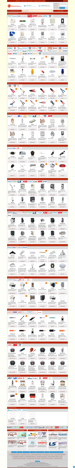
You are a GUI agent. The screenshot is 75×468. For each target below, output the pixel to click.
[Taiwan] (30, 48)
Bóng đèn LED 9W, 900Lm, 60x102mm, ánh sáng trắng (32, 271)
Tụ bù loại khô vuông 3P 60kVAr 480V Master (32, 388)
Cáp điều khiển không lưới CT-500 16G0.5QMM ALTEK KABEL (22, 323)
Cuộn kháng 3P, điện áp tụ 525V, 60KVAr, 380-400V (62, 388)
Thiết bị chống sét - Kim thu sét (13, 113)
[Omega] (15, 48)
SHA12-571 (12, 223)
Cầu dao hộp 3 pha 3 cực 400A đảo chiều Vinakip (32, 303)
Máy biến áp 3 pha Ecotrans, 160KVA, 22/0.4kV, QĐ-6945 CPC (52, 368)
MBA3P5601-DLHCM (52, 353)
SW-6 (52, 74)
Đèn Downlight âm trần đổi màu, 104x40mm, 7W (12, 271)
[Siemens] (65, 213)
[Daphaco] (15, 312)
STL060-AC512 (22, 74)
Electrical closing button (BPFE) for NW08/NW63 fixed (12, 192)
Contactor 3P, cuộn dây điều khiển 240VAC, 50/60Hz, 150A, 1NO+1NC (12, 239)
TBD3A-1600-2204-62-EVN (22, 366)
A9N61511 (12, 202)
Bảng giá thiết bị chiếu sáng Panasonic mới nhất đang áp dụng (62, 438)
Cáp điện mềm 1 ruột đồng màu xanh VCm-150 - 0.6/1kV (12, 323)
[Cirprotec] (40, 116)
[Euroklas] (25, 51)
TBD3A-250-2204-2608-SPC (32, 366)
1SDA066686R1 (22, 202)
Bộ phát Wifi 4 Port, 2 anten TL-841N (22, 420)
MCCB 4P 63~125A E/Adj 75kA (22, 191)
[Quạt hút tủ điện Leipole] (49, 427)
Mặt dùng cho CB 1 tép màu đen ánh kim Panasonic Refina (62, 26)
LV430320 (32, 202)
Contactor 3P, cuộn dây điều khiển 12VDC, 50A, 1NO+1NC (42, 239)
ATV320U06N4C (52, 236)
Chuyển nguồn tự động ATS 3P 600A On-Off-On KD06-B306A (62, 303)
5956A (42, 24)
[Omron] (55, 213)
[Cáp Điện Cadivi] (37, 427)
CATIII (62, 124)
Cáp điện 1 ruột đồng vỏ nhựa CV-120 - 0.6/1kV (22, 336)
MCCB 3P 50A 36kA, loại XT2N (42, 191)
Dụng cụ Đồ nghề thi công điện (13, 83)
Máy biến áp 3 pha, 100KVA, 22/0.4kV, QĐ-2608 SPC (61, 368)
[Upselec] (15, 280)
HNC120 (22, 353)
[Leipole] (10, 48)
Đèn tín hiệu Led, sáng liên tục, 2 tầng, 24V (22, 76)
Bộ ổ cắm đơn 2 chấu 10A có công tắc (32, 26)
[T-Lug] (10, 53)
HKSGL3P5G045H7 (12, 399)
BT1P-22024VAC (22, 399)
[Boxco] (55, 51)
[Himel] (35, 16)
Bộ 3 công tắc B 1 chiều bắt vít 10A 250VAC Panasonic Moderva (22, 39)
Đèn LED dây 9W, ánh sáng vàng (42, 257)
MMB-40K (52, 399)
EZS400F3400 (52, 202)
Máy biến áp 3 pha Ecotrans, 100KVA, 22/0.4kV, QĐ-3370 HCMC (42, 368)
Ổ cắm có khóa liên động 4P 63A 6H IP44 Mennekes (42, 26)
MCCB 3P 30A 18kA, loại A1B (42, 204)
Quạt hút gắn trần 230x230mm (40, 171)
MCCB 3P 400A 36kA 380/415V (51, 204)
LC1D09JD (52, 223)
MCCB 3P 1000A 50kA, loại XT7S (52, 191)
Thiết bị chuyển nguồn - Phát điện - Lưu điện (16, 277)
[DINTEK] (25, 410)
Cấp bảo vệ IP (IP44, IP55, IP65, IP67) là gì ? (42, 438)
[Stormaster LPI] (15, 116)
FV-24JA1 (42, 169)
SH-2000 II (62, 399)
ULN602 (62, 288)
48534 (12, 189)
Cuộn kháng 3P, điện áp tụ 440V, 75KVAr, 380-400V (22, 388)
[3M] (15, 345)
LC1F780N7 (62, 236)
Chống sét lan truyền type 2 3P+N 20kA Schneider (42, 139)
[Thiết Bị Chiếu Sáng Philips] (18, 427)
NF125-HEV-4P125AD (22, 189)
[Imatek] (30, 312)
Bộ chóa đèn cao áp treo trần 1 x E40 (62, 257)
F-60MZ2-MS (42, 156)
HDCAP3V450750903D (12, 386)
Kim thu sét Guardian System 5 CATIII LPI (61, 126)
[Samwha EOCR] (25, 213)
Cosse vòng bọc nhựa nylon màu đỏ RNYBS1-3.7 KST (42, 77)
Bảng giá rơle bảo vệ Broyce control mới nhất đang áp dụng (62, 447)
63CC (52, 156)
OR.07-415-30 (32, 399)
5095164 (42, 124)
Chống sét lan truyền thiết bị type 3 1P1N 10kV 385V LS (22, 126)
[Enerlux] (10, 378)
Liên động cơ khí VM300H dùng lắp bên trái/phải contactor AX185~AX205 (32, 239)
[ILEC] (20, 53)
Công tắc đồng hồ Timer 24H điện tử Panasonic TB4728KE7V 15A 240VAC (32, 192)
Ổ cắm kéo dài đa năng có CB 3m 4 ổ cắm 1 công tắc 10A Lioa (22, 26)
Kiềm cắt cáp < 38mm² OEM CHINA (42, 108)
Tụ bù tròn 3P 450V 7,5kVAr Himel (12, 388)
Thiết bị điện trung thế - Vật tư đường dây (15, 342)
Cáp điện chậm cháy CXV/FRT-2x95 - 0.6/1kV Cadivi (62, 336)
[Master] (50, 378)
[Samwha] (15, 378)
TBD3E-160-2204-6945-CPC (52, 366)
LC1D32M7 (32, 223)
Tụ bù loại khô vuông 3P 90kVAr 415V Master (42, 401)
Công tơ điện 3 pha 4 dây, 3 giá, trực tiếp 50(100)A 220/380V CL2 (62, 64)
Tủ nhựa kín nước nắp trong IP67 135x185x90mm (42, 64)
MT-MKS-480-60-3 (32, 386)
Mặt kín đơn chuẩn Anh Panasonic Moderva (51, 39)
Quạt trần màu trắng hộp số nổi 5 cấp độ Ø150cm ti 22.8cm (42, 158)
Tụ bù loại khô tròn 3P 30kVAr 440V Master (51, 388)
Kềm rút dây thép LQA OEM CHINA (12, 108)
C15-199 (62, 169)
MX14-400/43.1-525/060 (62, 386)
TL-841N (22, 418)
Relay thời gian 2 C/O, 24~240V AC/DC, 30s (21, 225)
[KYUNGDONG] (25, 280)
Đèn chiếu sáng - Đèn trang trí (13, 245)
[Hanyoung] (10, 51)
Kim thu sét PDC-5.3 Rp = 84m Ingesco (22, 139)
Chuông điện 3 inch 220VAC (61, 171)
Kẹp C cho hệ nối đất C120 (12, 125)
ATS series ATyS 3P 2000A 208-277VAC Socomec (12, 290)
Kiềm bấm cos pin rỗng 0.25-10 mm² (31, 96)
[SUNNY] (25, 378)
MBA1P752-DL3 (62, 353)
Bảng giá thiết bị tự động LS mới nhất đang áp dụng (53, 447)
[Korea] (50, 16)
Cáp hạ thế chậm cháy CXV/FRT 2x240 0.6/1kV (12, 336)
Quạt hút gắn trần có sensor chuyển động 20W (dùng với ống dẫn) (52, 171)
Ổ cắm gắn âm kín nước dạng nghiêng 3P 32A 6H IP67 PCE (12, 39)
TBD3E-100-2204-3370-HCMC (42, 366)
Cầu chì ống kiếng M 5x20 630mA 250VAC (32, 64)
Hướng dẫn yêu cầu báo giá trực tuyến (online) (12, 446)
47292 (62, 202)
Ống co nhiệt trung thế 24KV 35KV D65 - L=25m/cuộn (31, 355)
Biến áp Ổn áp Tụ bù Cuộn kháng (14, 375)
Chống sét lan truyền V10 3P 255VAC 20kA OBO (32, 139)
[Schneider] (10, 16)
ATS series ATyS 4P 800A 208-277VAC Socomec (52, 303)
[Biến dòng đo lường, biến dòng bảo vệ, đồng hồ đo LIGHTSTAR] (57, 427)
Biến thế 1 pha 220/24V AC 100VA (22, 401)
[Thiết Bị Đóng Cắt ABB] (10, 427)
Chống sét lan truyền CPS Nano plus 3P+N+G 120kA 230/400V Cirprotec (62, 139)
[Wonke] (15, 53)
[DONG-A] (35, 53)
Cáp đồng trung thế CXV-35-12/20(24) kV (62, 323)
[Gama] (20, 48)
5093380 (32, 137)
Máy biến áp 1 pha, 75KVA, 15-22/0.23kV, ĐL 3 (62, 355)
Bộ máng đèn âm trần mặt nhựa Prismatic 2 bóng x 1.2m (22, 271)
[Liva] (20, 116)
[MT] (45, 51)
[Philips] (25, 247)
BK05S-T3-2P (22, 124)
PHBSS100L (12, 255)
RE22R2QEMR (22, 223)
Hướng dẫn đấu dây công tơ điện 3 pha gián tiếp (32, 446)
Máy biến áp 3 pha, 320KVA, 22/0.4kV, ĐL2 (41, 355)
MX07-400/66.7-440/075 (22, 386)
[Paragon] (20, 247)
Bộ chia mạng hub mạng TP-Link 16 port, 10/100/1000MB (12, 420)
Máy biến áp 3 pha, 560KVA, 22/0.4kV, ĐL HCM (52, 355)
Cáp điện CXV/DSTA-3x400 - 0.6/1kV (41, 336)
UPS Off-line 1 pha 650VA (42, 302)
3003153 (42, 288)
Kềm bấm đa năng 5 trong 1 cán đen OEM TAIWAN (22, 108)
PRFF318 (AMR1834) (52, 255)
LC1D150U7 (12, 236)
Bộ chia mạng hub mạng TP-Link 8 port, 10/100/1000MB (32, 420)
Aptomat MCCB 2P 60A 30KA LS (61, 191)
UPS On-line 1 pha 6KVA (62, 289)
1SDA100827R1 (52, 189)
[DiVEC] (25, 53)
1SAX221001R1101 (22, 236)
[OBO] (25, 116)
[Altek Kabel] (40, 312)
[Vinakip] (20, 280)
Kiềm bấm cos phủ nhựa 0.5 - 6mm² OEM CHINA (52, 96)
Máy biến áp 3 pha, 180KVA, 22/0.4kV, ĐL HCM (12, 368)
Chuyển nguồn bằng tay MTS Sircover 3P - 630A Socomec (12, 303)
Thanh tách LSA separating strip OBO (32, 126)
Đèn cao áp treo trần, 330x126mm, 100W (11, 257)
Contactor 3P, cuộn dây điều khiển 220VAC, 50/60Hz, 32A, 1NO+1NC (32, 226)
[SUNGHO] (65, 48)
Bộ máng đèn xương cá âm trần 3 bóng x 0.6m (52, 257)
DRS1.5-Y (12, 74)
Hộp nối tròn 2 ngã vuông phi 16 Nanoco (12, 26)
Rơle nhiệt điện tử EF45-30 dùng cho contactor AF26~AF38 (22, 239)
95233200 (12, 288)
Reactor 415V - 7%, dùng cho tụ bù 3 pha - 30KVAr (32, 401)
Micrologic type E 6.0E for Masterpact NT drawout (62, 204)
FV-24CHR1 (52, 169)
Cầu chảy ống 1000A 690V (22, 302)
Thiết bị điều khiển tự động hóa (13, 210)
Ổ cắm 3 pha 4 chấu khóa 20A (12, 158)
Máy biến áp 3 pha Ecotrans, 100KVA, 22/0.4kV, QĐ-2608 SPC (12, 355)
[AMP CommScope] (15, 410)
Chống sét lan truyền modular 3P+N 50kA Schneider (51, 126)
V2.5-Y (32, 74)
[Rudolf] (10, 215)
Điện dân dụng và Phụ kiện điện (13, 145)
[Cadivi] (10, 312)
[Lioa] (40, 16)
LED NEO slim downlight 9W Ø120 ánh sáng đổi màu (32, 257)
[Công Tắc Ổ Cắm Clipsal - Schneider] (65, 427)
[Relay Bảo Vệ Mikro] (29, 427)
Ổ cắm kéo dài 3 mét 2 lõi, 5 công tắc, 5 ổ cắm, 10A (32, 171)
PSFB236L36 (22, 255)
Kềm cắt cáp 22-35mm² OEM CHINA (11, 96)
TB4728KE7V (32, 189)
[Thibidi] (10, 345)
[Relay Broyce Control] (26, 427)
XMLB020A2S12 (62, 223)
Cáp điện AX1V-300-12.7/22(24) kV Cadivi (51, 336)
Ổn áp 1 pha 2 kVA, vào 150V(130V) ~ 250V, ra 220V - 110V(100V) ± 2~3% (62, 401)
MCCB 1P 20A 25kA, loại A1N (22, 204)
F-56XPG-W (22, 169)
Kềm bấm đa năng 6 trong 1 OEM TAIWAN (62, 96)
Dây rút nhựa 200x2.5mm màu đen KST (12, 64)
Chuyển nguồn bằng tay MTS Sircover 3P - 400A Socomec (22, 290)
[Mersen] (35, 51)
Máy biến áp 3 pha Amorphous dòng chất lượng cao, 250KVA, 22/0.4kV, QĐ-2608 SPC (32, 369)
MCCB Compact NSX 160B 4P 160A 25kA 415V (32, 204)
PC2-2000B (12, 156)
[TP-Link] (10, 410)
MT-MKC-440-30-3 (52, 386)
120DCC (12, 169)
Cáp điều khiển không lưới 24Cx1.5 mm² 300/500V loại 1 (32, 336)
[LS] (35, 116)
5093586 (12, 137)
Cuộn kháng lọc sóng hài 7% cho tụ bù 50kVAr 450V (12, 401)
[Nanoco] (20, 16)
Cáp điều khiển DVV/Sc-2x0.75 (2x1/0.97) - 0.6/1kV (52, 323)
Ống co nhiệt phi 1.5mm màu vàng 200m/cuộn (11, 76)
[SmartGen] (30, 280)
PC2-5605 (32, 156)
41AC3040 (22, 288)
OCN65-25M (32, 353)
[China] (40, 48)
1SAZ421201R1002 (42, 223)
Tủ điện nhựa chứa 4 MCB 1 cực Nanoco (42, 39)
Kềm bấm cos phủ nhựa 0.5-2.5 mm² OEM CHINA (62, 108)
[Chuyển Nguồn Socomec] (22, 427)
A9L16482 (52, 124)
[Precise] (30, 53)
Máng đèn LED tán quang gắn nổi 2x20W (22, 257)
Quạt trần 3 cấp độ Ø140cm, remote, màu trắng (22, 171)
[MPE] (45, 16)
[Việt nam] (20, 410)
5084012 (32, 124)
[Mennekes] (25, 16)
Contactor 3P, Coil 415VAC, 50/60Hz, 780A (62, 238)
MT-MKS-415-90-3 (42, 399)
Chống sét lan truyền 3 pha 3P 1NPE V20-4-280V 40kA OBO (42, 126)
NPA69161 (12, 24)
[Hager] (30, 181)
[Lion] (20, 312)
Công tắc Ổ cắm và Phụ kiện (13, 13)
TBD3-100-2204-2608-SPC (62, 366)
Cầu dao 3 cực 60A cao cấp (52, 157)
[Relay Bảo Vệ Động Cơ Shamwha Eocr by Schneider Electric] (33, 427)
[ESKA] (40, 51)
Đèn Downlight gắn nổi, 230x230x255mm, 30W (51, 271)
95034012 (52, 288)
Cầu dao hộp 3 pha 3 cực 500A (32, 290)
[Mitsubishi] (35, 181)
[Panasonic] (15, 16)
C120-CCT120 (12, 124)
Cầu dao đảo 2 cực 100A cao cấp (12, 171)
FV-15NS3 (22, 156)
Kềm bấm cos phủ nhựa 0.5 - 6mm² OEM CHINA (42, 96)
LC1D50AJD (42, 236)
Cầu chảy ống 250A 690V (42, 289)
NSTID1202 (42, 255)
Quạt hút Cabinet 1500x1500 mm (20, 158)
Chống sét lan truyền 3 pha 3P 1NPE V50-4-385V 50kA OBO (12, 139)
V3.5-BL (62, 74)
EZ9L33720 (42, 137)
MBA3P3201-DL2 (42, 353)
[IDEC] (55, 48)
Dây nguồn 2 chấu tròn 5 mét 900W (62, 158)
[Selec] (60, 51)
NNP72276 (32, 255)
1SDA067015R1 (42, 189)
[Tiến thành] (20, 148)
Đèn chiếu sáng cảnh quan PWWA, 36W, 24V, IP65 (42, 271)
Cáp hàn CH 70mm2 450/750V (41, 323)
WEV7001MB (62, 24)
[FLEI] (45, 48)
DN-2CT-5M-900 (62, 156)
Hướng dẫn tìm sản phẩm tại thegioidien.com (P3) (21, 446)
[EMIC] (50, 51)
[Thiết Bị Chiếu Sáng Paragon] (14, 427)
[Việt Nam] (60, 48)
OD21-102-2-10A (32, 169)
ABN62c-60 (62, 189)
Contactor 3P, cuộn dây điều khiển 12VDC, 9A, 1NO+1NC (51, 226)
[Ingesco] (10, 116)
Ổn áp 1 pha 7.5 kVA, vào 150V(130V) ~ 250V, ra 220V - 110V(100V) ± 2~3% (42, 388)
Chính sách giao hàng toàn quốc (21, 438)
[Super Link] (35, 312)
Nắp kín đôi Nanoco (51, 25)
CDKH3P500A (32, 288)
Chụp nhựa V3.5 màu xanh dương (62, 76)
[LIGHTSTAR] (15, 51)
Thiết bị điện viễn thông (12, 407)
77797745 (62, 137)
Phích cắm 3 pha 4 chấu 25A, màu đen (32, 158)
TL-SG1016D (12, 418)
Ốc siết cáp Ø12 (50, 138)
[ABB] (25, 181)
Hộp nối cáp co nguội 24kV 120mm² (22, 355)
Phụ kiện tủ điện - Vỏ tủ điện (13, 45)
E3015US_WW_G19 (32, 24)
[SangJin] (25, 312)
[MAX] (50, 48)
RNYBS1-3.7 (42, 74)
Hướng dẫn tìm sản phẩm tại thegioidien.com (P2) (12, 438)
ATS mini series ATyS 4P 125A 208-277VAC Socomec (52, 290)
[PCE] (30, 16)
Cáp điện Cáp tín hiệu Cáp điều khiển (14, 309)
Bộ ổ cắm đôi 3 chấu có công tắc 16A (31, 39)
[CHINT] (65, 51)
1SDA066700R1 (42, 202)
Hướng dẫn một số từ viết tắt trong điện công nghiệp (32, 438)
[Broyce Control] (10, 213)
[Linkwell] (20, 51)
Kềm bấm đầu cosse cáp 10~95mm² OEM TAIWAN (32, 108)
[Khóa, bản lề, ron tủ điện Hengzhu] (53, 427)
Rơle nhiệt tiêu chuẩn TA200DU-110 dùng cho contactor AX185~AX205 (42, 226)
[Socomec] (10, 280)
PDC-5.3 (22, 137)
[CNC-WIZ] (35, 48)
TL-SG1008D (32, 418)
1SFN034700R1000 (32, 236)
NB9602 (52, 24)
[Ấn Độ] (40, 53)
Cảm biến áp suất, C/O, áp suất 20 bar (62, 225)
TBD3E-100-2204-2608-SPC (12, 353)
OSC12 (52, 137)
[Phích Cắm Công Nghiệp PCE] (45, 427)
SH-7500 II (42, 386)
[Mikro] (15, 213)
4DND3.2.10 (22, 24)
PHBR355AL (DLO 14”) (62, 255)
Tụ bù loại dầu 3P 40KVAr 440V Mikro (52, 401)
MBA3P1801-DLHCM (12, 366)
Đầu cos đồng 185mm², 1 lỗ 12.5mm (22, 64)
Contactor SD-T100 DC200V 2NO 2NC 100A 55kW (12, 226)
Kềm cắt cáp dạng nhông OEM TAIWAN (52, 108)
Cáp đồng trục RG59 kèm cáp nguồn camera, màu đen (32, 323)
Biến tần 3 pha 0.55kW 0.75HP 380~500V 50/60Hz (52, 238)
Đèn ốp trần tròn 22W (61, 270)
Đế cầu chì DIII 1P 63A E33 (52, 63)
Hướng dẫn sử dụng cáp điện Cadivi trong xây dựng (42, 446)
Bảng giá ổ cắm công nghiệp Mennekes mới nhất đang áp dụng (53, 438)
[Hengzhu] (25, 48)
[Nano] (15, 247)
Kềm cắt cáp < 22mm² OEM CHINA (22, 96)
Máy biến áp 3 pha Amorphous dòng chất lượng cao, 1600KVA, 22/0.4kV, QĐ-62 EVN (21, 369)
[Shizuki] (35, 378)
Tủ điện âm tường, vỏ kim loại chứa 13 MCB (62, 39)
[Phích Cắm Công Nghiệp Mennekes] (61, 427)
